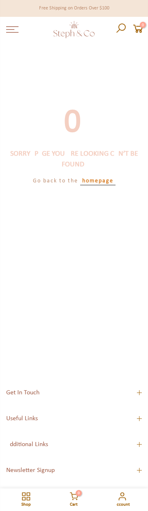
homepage (97, 181)
